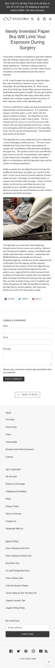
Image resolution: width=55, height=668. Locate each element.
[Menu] (50, 19)
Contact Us (11, 521)
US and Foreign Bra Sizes (18, 570)
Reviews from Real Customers (20, 449)
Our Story (10, 419)
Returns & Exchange (15, 484)
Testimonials (11, 442)
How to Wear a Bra (14, 578)
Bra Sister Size (12, 563)
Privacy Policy (12, 506)
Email (5, 337)
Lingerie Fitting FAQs (15, 608)
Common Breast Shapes (17, 585)
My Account (11, 476)
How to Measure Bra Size (17, 548)
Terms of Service (13, 513)
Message (7, 349)
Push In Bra (11, 427)
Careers (9, 457)
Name (5, 326)
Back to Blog (29, 395)
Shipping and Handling (16, 491)
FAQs (8, 499)
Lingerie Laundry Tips (15, 600)
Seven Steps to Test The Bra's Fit (21, 593)
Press (8, 434)
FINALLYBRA (31, 659)
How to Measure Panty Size (18, 555)
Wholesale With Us (14, 528)
